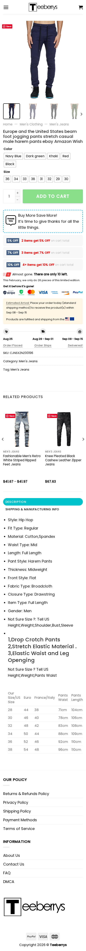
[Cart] (81, 7)
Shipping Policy (17, 811)
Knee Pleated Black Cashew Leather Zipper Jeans (63, 460)
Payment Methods (20, 819)
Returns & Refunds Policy (26, 793)
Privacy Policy (15, 802)
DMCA (8, 881)
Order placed (13, 345)
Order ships (42, 345)
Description (15, 502)
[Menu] (6, 7)
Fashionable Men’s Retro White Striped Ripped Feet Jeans (22, 460)
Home (8, 124)
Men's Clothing (31, 124)
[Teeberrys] (43, 7)
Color (8, 149)
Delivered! (75, 345)
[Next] (76, 60)
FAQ (6, 873)
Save (8, 26)
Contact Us (13, 864)
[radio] (13, 156)
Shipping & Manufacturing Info (32, 509)
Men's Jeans (59, 124)
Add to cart (53, 196)
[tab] (43, 502)
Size (7, 172)
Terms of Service (19, 828)
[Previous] (10, 60)
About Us (11, 855)
